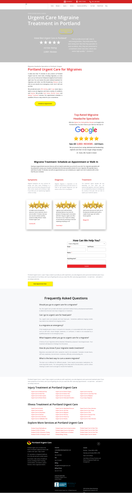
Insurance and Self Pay (82, 6)
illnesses (56, 82)
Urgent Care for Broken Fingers (63, 391)
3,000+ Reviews (50, 51)
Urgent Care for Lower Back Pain (88, 393)
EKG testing (44, 89)
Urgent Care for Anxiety (37, 408)
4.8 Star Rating (50, 47)
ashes (62, 418)
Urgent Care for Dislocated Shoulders (65, 397)
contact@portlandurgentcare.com (63, 450)
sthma (37, 410)
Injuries (65, 6)
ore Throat (87, 410)
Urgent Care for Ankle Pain (37, 393)
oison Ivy (62, 416)
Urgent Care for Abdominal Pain (39, 391)
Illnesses (58, 6)
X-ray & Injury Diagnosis (86, 397)
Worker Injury (55, 93)
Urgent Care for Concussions (63, 395)
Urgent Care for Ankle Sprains (38, 395)
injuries (33, 93)
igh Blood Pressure (65, 408)
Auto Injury (46, 93)
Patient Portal (100, 6)
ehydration (38, 412)
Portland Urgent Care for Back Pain (89, 428)
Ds (85, 412)
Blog (106, 6)
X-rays (52, 89)
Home (52, 6)
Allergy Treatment (33, 95)
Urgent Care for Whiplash (86, 395)
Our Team (92, 6)
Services (72, 6)
